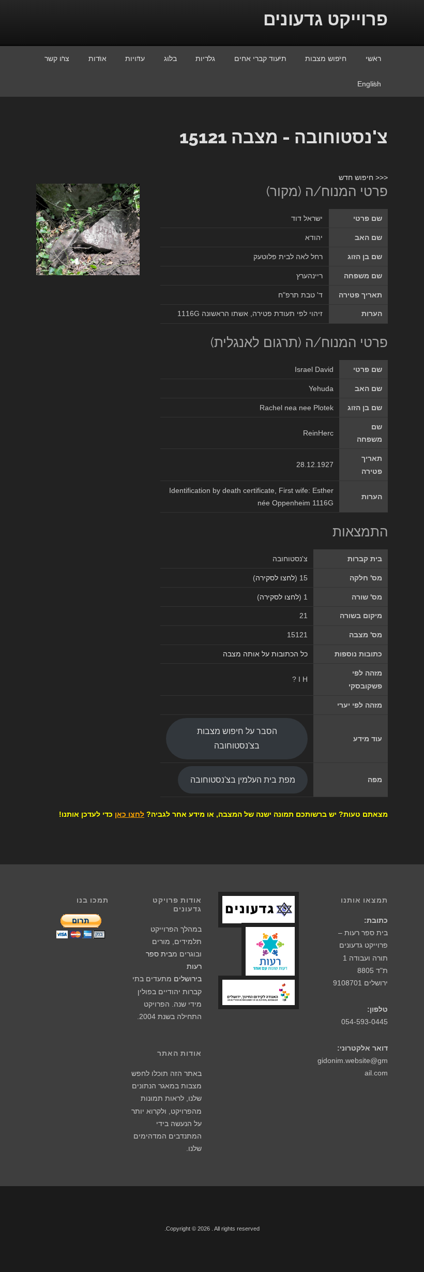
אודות (97, 58)
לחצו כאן (129, 814)
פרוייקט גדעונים (325, 19)
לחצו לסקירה (275, 578)
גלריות (205, 58)
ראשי (373, 58)
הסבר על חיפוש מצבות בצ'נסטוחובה (237, 738)
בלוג (170, 58)
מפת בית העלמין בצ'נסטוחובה (242, 779)
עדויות (135, 58)
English (369, 84)
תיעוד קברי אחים (260, 58)
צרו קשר (56, 58)
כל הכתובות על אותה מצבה (265, 654)
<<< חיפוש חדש (363, 177)
